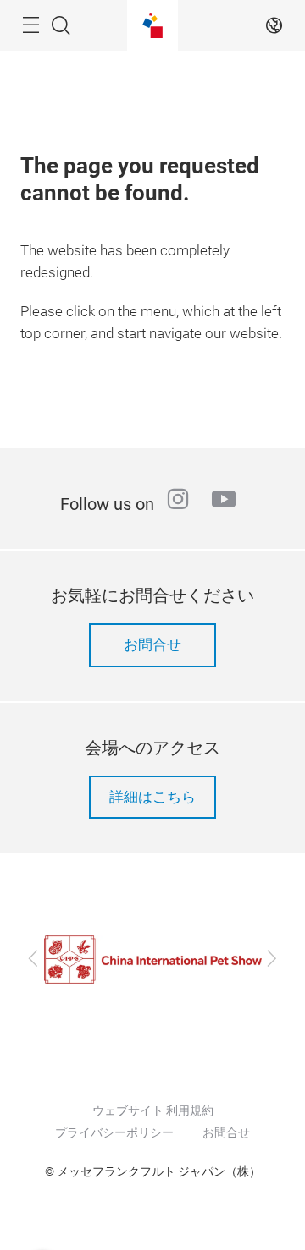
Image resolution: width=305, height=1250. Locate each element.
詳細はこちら (152, 797)
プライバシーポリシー (114, 1132)
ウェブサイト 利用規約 (153, 1110)
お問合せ (152, 645)
